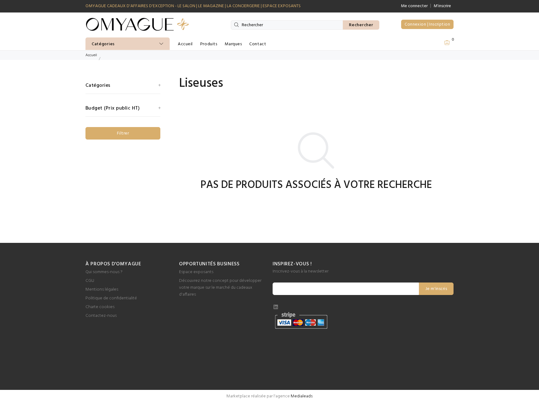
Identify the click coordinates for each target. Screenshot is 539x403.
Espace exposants (196, 272)
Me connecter (414, 6)
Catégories (103, 44)
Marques (233, 44)
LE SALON (186, 6)
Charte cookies (99, 307)
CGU (89, 280)
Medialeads (302, 396)
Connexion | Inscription (427, 24)
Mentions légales (101, 289)
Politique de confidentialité (111, 298)
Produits (208, 44)
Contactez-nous (101, 315)
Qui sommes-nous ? (104, 272)
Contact (257, 44)
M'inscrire (442, 6)
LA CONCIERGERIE (243, 6)
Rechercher (361, 25)
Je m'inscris (436, 288)
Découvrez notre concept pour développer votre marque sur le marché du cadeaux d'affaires (220, 287)
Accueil (185, 44)
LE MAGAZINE (211, 6)
